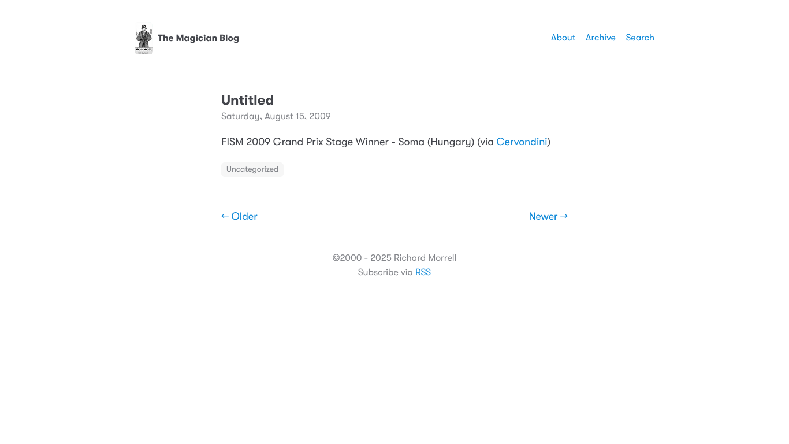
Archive (601, 37)
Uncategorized (252, 169)
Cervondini (522, 142)
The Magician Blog (198, 38)
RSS (423, 272)
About (563, 37)
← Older (239, 217)
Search (640, 37)
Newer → (548, 217)
